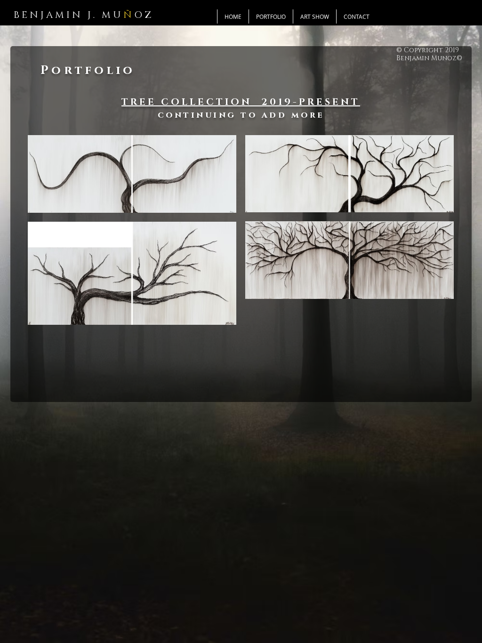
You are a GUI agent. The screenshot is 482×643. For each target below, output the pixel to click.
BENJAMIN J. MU (68, 15)
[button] (271, 16)
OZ (143, 15)
